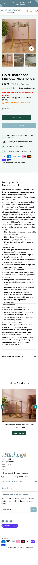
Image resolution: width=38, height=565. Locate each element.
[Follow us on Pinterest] (11, 521)
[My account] (31, 11)
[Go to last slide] (4, 56)
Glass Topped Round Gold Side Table (19, 425)
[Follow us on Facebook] (2, 521)
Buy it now (19, 125)
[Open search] (27, 11)
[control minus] (4, 111)
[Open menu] (2, 11)
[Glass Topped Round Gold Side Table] (19, 405)
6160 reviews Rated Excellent (24, 88)
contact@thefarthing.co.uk (17, 473)
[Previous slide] (2, 407)
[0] (35, 11)
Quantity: (5, 108)
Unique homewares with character (20, 3)
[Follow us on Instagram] (6, 521)
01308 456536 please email (16, 477)
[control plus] (10, 111)
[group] (7, 60)
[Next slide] (10, 56)
